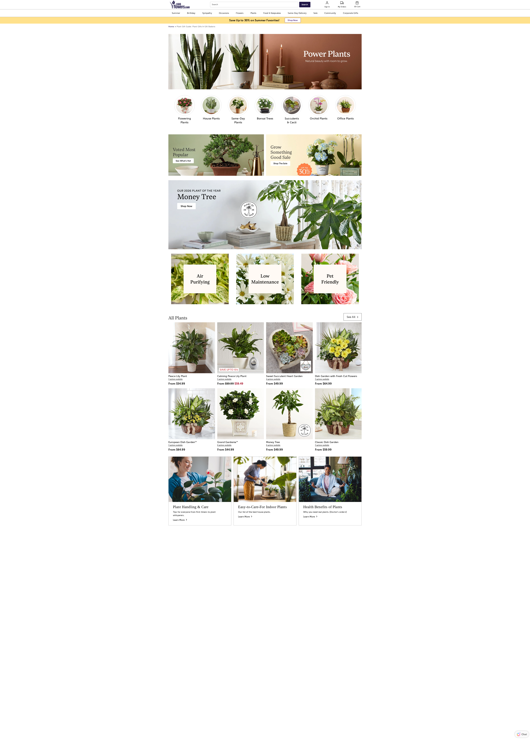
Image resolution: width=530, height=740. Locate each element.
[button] (175, 13)
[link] (353, 317)
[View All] (265, 61)
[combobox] (254, 5)
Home (171, 27)
